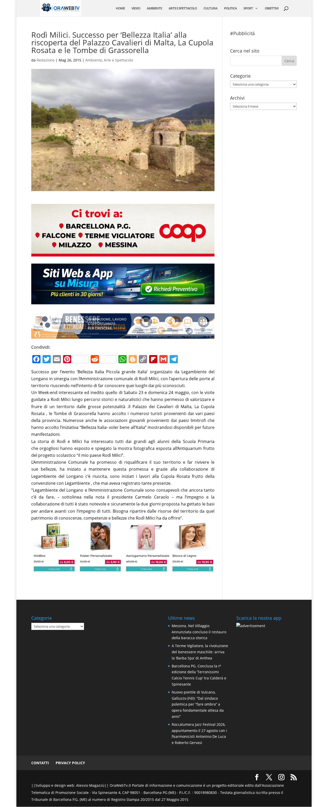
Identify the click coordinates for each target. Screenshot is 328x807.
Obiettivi (271, 8)
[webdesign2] (122, 304)
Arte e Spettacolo (183, 8)
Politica (230, 8)
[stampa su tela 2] (122, 568)
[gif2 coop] (122, 253)
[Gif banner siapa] (122, 335)
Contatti (40, 762)
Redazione (46, 60)
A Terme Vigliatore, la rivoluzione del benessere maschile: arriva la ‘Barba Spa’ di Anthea (200, 651)
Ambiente (154, 8)
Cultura (210, 8)
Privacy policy (70, 762)
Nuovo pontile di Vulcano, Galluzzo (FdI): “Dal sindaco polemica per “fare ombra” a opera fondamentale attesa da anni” (198, 704)
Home (120, 8)
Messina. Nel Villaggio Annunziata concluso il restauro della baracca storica (199, 631)
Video (135, 8)
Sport (248, 8)
